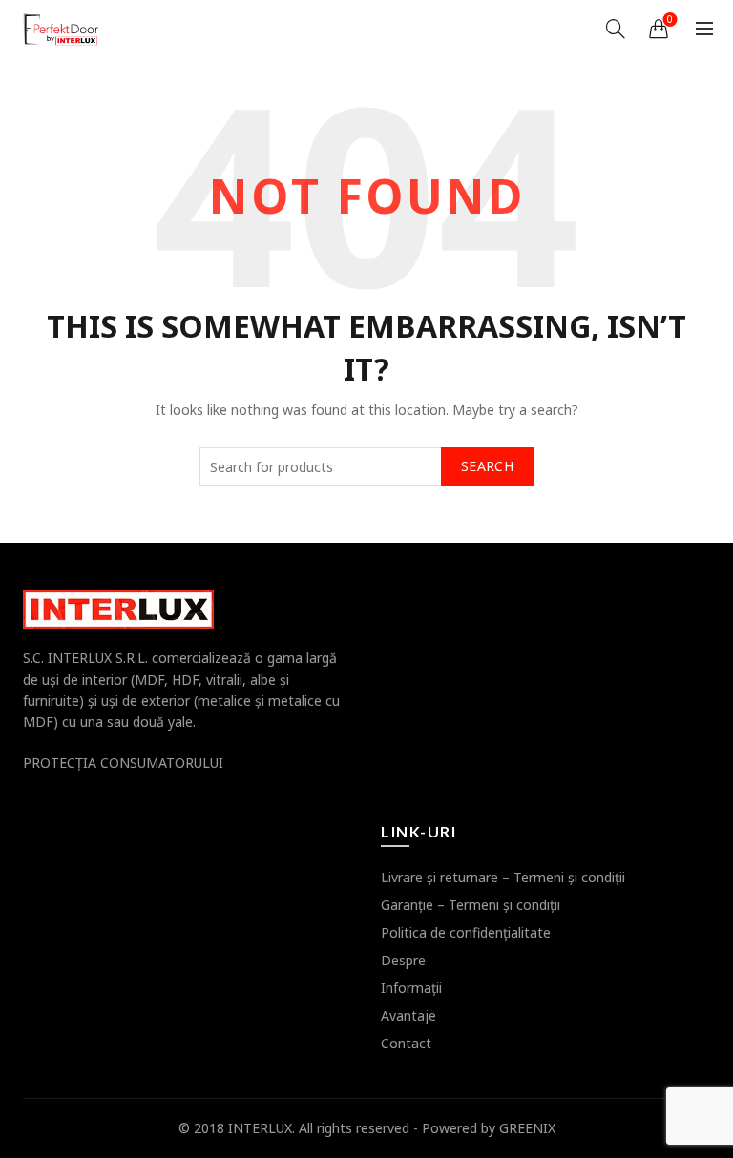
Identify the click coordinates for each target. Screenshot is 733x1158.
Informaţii (411, 988)
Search (487, 466)
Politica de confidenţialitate (466, 932)
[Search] (615, 28)
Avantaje (408, 1015)
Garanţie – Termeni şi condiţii (470, 905)
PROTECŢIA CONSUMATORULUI (123, 763)
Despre (403, 960)
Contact (406, 1043)
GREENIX (527, 1128)
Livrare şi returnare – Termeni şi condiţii (503, 877)
